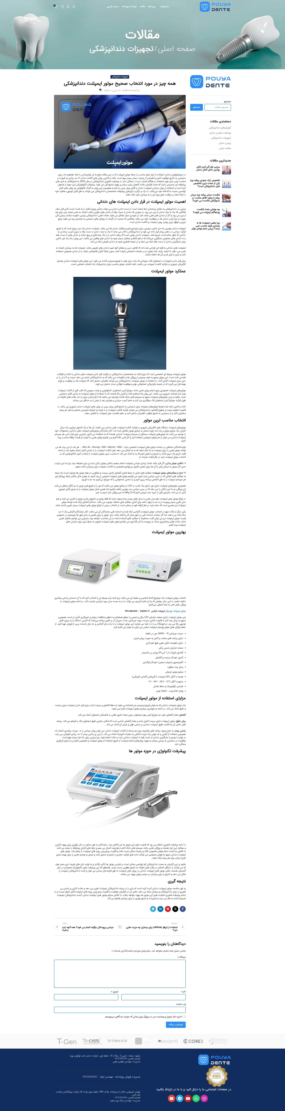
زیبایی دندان (225, 143)
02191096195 (121, 1097)
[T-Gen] (117, 1041)
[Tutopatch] (167, 1041)
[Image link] (214, 1060)
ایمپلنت (138, 181)
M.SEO (125, 90)
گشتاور (63, 377)
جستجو (227, 101)
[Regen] (91, 1041)
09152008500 (90, 1077)
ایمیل (114, 991)
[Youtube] (188, 1098)
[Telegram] (179, 1098)
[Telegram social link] (153, 909)
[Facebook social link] (183, 909)
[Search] (74, 7)
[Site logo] (215, 7)
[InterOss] (66, 1041)
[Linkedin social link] (160, 909)
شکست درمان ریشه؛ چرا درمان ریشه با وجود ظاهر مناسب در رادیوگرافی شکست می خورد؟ (205, 197)
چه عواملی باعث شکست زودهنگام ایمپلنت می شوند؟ (206, 211)
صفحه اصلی (176, 49)
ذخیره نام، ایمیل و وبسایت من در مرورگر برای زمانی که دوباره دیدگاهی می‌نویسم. (143, 1017)
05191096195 (121, 1058)
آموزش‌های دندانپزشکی (220, 127)
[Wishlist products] (62, 7)
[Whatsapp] (196, 1098)
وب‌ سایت (181, 1004)
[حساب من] (68, 7)
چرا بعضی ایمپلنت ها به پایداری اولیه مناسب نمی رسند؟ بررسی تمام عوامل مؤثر (206, 225)
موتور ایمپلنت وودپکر (176, 611)
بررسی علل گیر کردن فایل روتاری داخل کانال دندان (208, 168)
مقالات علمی (225, 148)
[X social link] (175, 909)
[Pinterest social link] (168, 909)
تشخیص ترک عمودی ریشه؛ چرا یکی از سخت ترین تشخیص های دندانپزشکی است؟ (205, 183)
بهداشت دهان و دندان (220, 133)
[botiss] (193, 1041)
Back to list (120, 927)
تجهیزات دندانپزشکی (121, 49)
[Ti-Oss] (142, 1041)
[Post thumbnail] (226, 170)
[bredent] (218, 1041)
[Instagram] (204, 1098)
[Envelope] (171, 1098)
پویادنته (152, 624)
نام (183, 991)
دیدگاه (182, 957)
